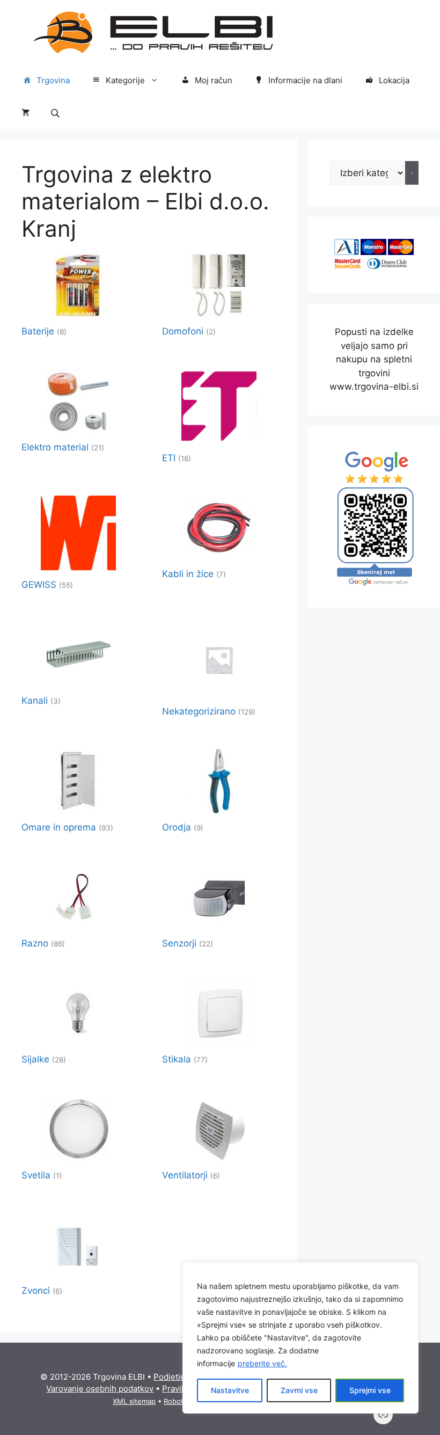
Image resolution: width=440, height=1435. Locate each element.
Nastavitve (230, 1390)
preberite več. (262, 1363)
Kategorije (125, 80)
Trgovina (53, 80)
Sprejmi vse (370, 1390)
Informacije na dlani (305, 80)
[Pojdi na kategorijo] (412, 173)
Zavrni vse (299, 1390)
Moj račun (213, 80)
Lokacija (394, 80)
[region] (300, 1338)
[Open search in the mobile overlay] (56, 113)
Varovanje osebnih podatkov (99, 1388)
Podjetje (169, 1377)
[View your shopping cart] (25, 113)
